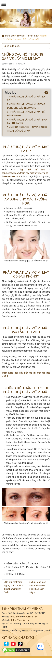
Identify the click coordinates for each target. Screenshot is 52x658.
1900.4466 (15, 616)
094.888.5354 (30, 616)
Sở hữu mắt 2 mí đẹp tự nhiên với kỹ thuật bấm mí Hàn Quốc (13, 587)
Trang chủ (9, 35)
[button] (23, 25)
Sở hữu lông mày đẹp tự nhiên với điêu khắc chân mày (37, 587)
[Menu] (3, 4)
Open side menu (12, 46)
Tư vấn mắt (32, 35)
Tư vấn (20, 35)
